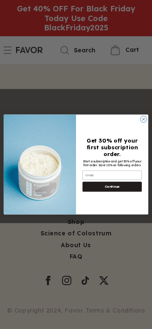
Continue (112, 187)
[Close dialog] (143, 119)
